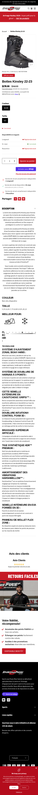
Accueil (4, 31)
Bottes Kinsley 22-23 (17, 31)
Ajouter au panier (27, 161)
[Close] (36, 768)
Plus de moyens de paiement (26, 174)
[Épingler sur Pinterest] (23, 198)
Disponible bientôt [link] (14, 651)
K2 (8, 71)
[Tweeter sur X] (15, 198)
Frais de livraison (7, 89)
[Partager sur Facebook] (19, 198)
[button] (32, 8)
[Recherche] (29, 8)
